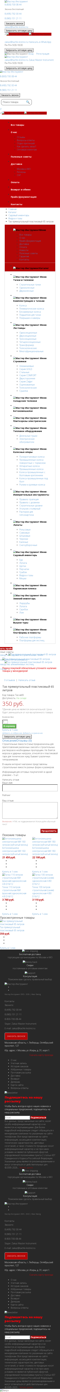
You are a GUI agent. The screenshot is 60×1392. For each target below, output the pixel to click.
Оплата (23, 247)
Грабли (23, 572)
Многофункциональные (31, 351)
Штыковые (24, 535)
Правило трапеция (29, 499)
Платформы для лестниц (31, 640)
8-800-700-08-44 (13, 1019)
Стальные (24, 372)
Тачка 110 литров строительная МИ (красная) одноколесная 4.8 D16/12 (14, 892)
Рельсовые (25, 529)
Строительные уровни (30, 505)
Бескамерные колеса (30, 311)
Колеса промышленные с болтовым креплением (32, 474)
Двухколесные (26, 290)
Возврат (15, 1078)
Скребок (23, 609)
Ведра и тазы (26, 575)
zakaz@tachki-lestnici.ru (16, 27)
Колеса (23, 305)
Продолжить (49, 830)
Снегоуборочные (28, 545)
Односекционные (28, 332)
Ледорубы (24, 603)
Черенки (23, 538)
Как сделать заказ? (26, 146)
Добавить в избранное (12, 733)
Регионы (21, 172)
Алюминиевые (26, 366)
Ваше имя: (7, 782)
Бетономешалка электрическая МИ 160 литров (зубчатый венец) (15, 851)
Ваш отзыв (8, 800)
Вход (30, 53)
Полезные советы (28, 253)
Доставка (24, 243)
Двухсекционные (27, 335)
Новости (23, 250)
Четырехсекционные (30, 341)
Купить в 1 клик (10, 729)
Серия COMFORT (27, 375)
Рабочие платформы (30, 637)
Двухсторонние (27, 378)
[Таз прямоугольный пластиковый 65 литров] (26, 659)
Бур (21, 559)
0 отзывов (9, 680)
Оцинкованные (27, 384)
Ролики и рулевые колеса (32, 484)
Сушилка (23, 390)
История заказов (19, 1066)
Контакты (24, 259)
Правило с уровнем (29, 502)
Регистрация (42, 53)
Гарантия (24, 256)
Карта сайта (17, 1084)
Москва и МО (24, 168)
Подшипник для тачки (30, 314)
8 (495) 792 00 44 (13, 13)
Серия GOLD (25, 369)
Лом (21, 612)
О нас (22, 237)
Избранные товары (21, 1069)
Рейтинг (6, 795)
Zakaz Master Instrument (41, 59)
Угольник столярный (29, 508)
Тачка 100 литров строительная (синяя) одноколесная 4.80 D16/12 (43, 892)
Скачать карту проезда (41, 1055)
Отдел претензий (26, 143)
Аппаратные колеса (29, 466)
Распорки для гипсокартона (26, 513)
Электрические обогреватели (27, 440)
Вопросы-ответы (26, 140)
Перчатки (24, 569)
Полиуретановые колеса (31, 456)
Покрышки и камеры (29, 317)
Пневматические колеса (31, 308)
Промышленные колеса (31, 469)
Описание (9, 740)
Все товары (25, 234)
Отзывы (21, 137)
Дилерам (15, 1081)
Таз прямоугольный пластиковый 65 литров (12, 929)
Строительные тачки (30, 284)
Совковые (24, 532)
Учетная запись (19, 1063)
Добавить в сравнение (33, 733)
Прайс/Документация (30, 240)
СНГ (19, 175)
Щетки (22, 566)
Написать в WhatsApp (40, 41)
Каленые (23, 541)
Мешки (22, 578)
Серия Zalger (25, 381)
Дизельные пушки (28, 435)
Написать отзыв (26, 680)
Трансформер (26, 345)
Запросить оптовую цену (19, 30)
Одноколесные (26, 287)
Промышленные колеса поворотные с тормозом (32, 461)
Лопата (23, 562)
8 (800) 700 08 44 (13, 4)
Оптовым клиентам (27, 149)
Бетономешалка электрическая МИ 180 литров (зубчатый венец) (45, 851)
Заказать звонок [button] (14, 23)
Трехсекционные (27, 338)
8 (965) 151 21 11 (13, 18)
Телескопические (28, 348)
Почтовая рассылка (21, 1072)
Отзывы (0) (24, 740)
